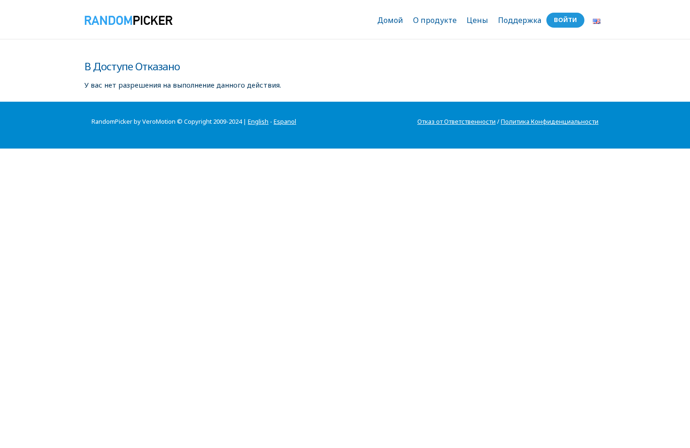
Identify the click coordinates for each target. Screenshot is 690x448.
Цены (477, 20)
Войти (565, 19)
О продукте (435, 20)
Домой (390, 20)
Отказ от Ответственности (456, 121)
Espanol (285, 121)
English (258, 121)
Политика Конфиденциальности (549, 121)
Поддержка (519, 20)
